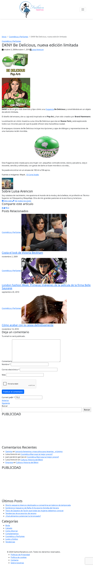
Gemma (8, 451)
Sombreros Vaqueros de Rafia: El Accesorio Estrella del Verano (32, 508)
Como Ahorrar (11, 531)
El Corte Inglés (33, 174)
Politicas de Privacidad (20, 554)
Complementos (12, 533)
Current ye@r (8, 397)
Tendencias (10, 542)
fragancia (50, 109)
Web (4, 375)
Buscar (5, 406)
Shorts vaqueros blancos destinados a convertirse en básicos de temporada (38, 505)
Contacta (14, 560)
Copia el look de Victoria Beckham (22, 252)
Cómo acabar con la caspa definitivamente (27, 325)
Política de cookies (19, 557)
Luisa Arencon (38, 49)
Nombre (6, 364)
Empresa (9, 462)
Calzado (8, 528)
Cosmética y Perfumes (11, 41)
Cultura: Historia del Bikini (32, 459)
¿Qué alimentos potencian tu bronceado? (23, 516)
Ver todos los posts (22, 201)
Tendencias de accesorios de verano (20, 513)
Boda (7, 525)
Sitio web (8, 201)
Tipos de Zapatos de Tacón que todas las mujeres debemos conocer (34, 510)
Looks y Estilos (11, 539)
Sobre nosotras (17, 563)
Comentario (7, 361)
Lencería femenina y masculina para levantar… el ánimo (39, 451)
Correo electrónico (10, 369)
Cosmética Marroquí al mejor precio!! (37, 454)
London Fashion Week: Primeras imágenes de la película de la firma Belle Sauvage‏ (46, 286)
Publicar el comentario (13, 391)
